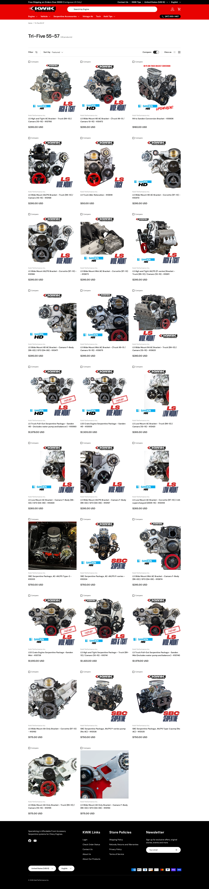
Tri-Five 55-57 (39, 23)
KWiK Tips (136, 2)
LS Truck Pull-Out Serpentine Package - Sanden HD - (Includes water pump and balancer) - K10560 (52, 425)
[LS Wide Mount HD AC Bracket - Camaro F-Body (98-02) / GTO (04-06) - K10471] (52, 317)
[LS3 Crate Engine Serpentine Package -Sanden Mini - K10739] (52, 622)
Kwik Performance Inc (41, 880)
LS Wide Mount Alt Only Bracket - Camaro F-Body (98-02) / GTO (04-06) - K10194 (104, 806)
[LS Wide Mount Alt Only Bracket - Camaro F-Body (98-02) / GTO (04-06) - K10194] (104, 774)
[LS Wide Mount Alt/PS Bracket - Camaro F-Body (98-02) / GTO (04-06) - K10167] (104, 469)
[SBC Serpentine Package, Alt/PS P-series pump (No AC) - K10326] (104, 698)
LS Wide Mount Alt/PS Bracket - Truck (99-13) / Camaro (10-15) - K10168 (50, 196)
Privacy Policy (115, 849)
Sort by (47, 52)
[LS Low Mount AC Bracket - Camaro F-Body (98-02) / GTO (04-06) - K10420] (52, 469)
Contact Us (123, 2)
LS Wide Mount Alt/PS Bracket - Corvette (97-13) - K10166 (52, 272)
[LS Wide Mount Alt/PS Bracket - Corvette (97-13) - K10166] (52, 241)
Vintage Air (88, 16)
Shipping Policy (116, 839)
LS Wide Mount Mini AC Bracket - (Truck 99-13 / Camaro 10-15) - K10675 (103, 349)
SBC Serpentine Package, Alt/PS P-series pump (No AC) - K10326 (103, 730)
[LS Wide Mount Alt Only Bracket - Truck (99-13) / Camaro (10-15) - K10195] (52, 774)
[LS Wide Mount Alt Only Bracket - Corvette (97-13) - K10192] (52, 698)
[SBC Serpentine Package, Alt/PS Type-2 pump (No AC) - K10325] (156, 698)
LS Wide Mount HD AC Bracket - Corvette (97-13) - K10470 (156, 196)
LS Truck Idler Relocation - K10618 (96, 195)
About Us (87, 854)
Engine (31, 16)
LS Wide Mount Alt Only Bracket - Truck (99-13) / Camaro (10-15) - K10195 (51, 806)
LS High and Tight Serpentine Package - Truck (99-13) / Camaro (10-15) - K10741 (104, 654)
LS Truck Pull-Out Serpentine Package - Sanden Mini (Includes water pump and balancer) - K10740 (156, 654)
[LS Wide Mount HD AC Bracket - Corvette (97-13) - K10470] (156, 164)
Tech (98, 16)
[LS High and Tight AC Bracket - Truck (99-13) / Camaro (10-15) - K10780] (52, 88)
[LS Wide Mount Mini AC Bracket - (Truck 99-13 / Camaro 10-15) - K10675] (104, 317)
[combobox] (112, 9)
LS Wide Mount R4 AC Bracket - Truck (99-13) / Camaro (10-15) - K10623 (154, 349)
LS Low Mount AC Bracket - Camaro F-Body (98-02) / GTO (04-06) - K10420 (51, 501)
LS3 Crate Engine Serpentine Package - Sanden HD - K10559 (103, 425)
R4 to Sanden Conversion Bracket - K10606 (152, 118)
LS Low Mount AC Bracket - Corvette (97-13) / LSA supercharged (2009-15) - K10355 (156, 501)
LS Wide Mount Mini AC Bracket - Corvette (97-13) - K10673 (104, 272)
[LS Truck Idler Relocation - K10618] (104, 164)
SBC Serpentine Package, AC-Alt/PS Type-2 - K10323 (49, 577)
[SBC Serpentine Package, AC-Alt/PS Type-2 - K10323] (52, 546)
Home (30, 23)
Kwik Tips (108, 16)
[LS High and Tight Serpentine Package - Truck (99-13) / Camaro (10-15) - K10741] (104, 622)
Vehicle (44, 16)
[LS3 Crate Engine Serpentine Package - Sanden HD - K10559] (104, 393)
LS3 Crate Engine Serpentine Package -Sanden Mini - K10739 (50, 654)
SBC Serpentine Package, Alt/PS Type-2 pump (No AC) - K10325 (156, 730)
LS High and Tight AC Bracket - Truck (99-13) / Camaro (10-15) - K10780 (50, 120)
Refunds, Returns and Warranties (123, 844)
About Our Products (91, 859)
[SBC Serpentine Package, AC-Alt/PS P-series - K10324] (104, 546)
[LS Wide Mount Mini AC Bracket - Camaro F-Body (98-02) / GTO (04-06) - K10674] (156, 546)
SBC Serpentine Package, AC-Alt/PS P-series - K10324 (102, 577)
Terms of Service (116, 854)
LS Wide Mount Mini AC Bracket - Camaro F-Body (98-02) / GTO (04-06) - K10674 (155, 577)
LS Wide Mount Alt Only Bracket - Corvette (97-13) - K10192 (52, 730)
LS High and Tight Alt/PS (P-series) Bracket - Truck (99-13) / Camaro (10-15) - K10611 (153, 272)
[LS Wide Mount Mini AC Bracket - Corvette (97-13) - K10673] (104, 241)
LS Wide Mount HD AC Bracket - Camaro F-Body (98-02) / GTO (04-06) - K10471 (51, 349)
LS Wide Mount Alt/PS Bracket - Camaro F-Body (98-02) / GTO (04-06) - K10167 (103, 501)
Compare (147, 52)
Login (85, 839)
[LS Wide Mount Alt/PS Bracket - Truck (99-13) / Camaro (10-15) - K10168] (52, 164)
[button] (179, 9)
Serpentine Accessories (65, 16)
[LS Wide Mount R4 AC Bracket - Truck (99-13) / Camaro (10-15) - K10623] (156, 317)
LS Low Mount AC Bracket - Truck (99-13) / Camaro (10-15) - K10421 (152, 425)
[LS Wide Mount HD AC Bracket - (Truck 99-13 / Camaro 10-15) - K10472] (104, 88)
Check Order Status (91, 844)
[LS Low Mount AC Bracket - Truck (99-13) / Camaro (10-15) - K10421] (156, 393)
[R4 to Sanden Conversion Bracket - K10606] (156, 88)
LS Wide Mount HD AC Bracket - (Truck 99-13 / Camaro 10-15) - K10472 (102, 120)
